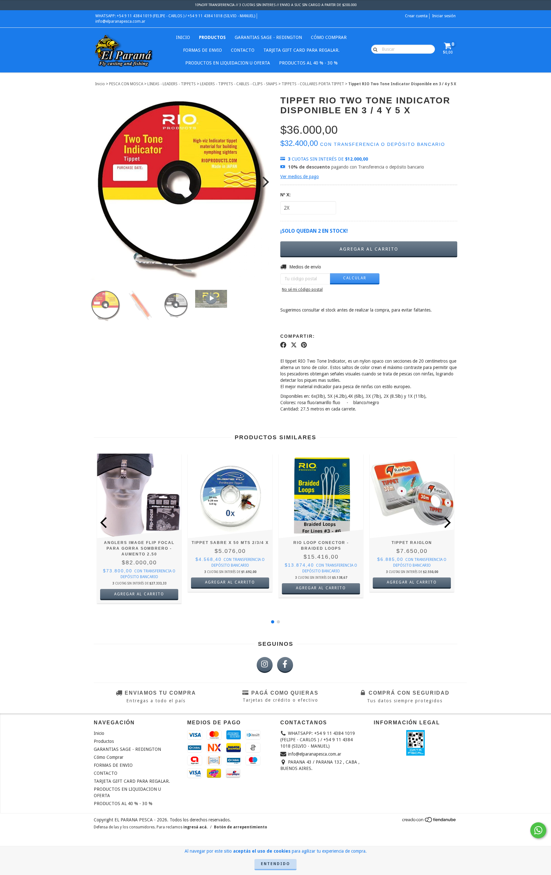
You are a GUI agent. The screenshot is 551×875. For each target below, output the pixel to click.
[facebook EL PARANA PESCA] (285, 665)
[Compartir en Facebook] (283, 345)
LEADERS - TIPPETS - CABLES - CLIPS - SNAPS (238, 84)
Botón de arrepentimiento (240, 827)
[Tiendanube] (429, 821)
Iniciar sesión (444, 16)
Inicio (183, 37)
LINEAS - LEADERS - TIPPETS (171, 84)
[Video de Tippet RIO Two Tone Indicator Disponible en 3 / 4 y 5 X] (211, 299)
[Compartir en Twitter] (294, 345)
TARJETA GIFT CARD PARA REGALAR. (301, 50)
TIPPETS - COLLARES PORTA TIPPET (313, 84)
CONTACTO (242, 50)
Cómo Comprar (329, 37)
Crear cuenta (416, 16)
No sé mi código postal (302, 289)
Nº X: (285, 194)
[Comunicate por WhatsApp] (538, 830)
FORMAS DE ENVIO (202, 50)
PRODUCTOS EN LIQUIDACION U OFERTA (227, 62)
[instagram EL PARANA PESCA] (265, 665)
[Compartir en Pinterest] (304, 345)
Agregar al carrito (230, 582)
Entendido (275, 864)
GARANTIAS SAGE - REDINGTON (268, 37)
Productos (212, 37)
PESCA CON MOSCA (126, 84)
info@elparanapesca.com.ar (120, 21)
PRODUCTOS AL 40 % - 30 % (308, 62)
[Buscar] (374, 48)
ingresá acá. (195, 827)
